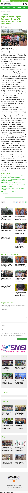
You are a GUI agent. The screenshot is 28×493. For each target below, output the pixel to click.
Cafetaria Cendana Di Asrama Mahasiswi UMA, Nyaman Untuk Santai (7, 449)
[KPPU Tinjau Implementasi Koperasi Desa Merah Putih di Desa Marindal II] (7, 376)
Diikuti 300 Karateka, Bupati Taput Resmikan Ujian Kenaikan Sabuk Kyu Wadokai (7, 413)
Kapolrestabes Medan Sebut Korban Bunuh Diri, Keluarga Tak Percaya (13, 185)
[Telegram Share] (23, 202)
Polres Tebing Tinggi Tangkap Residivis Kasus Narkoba (12, 189)
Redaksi (9, 485)
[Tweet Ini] (17, 202)
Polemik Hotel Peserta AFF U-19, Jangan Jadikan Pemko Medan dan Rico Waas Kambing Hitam (7, 427)
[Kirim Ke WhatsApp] (26, 202)
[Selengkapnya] (25, 357)
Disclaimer (19, 485)
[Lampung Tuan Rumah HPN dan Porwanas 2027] (20, 421)
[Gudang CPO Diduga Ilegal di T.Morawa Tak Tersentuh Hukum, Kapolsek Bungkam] (7, 211)
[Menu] (2, 4)
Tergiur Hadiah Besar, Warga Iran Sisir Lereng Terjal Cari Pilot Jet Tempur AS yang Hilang (20, 462)
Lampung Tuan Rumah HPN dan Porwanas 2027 (19, 427)
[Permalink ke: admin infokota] (2, 26)
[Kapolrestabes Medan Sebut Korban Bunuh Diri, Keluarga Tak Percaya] (21, 226)
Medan (7, 14)
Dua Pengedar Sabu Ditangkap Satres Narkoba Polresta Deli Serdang (13, 180)
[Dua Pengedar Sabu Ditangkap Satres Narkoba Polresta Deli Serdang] (21, 211)
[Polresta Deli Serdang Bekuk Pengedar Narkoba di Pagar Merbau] (21, 240)
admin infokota (7, 26)
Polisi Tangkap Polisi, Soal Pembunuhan (11, 182)
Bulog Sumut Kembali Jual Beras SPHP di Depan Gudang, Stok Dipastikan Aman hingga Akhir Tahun (20, 369)
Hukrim (3, 14)
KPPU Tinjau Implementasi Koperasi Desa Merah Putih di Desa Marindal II (7, 382)
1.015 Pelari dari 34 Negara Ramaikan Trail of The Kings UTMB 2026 (19, 413)
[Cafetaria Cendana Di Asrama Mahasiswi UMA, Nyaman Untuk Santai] (7, 443)
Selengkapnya (13, 396)
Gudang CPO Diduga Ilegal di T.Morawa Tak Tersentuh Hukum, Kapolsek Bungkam (12, 176)
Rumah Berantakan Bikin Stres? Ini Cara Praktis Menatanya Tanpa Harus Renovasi (7, 462)
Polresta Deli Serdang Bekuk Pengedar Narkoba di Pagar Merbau (13, 192)
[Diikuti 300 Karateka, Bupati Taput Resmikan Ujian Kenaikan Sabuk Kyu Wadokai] (7, 408)
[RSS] (14, 481)
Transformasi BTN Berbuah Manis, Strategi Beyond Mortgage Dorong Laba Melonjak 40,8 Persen (20, 382)
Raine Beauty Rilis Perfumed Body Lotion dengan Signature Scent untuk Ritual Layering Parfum (20, 449)
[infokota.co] (7, 4)
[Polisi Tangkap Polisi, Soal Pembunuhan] (7, 226)
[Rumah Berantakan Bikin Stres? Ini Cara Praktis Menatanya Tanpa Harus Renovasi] (7, 457)
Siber (13, 485)
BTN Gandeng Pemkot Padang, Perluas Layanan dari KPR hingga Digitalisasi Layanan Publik (7, 369)
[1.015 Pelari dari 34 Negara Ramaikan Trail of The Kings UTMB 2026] (20, 408)
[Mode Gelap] (23, 4)
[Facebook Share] (14, 202)
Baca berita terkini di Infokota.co (14, 197)
